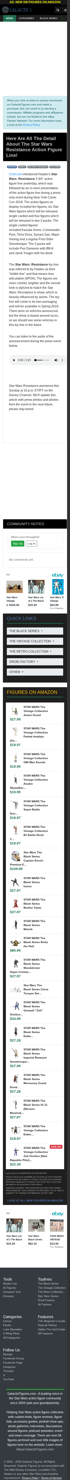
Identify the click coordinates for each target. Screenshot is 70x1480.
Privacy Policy (31, 124)
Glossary (8, 1296)
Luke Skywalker (12, 1329)
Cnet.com (15, 174)
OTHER (15, 672)
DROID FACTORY (22, 661)
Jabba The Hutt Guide (51, 1329)
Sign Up (18, 543)
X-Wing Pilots (11, 1333)
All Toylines (45, 1304)
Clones (7, 1321)
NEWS (9, 18)
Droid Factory (46, 1300)
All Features (45, 1333)
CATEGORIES (26, 18)
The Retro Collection (50, 1291)
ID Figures (9, 1287)
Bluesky (8, 1354)
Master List (10, 1283)
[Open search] (58, 10)
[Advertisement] (35, 58)
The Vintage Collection (52, 1287)
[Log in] (65, 10)
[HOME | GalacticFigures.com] (16, 9)
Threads (8, 1370)
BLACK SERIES (48, 18)
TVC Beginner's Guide (51, 1321)
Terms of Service (51, 1477)
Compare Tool (11, 1291)
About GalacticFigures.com (35, 1449)
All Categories (11, 1337)
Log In (31, 543)
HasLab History (47, 1325)
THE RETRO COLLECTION (29, 651)
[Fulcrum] (65, 5)
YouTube (8, 1379)
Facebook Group (13, 1358)
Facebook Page (13, 1362)
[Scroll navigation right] (62, 18)
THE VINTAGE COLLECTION (30, 641)
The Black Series (48, 1283)
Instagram (9, 1366)
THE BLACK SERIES (24, 631)
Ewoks (7, 1325)
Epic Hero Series (48, 1296)
